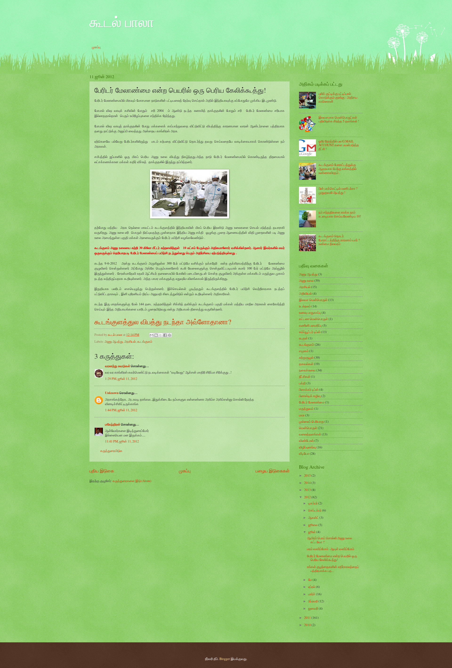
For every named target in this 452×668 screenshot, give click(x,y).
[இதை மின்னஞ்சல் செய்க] (151, 335)
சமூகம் (304, 351)
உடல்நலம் (305, 306)
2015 (307, 475)
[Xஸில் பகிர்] (160, 335)
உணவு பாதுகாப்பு (310, 312)
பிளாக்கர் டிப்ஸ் (309, 389)
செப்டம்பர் (315, 510)
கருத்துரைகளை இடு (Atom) (132, 481)
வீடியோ (304, 453)
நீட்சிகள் (304, 376)
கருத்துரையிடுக (111, 450)
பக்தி (302, 383)
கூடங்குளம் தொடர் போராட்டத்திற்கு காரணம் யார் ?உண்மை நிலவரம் (339, 240)
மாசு (302, 415)
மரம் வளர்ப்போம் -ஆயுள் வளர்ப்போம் (330, 549)
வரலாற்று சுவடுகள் (117, 366)
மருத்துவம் (306, 408)
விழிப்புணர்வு (307, 447)
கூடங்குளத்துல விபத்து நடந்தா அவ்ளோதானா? (162, 321)
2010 (307, 625)
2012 (307, 497)
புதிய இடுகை (101, 471)
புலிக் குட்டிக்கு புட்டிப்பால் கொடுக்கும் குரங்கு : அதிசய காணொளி (338, 97)
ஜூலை (313, 525)
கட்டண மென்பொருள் (313, 319)
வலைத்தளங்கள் (310, 434)
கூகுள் (303, 338)
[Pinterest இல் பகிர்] (169, 335)
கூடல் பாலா (121, 21)
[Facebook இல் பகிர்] (165, 335)
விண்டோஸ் (306, 440)
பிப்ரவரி (313, 601)
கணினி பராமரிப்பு (310, 325)
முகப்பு (96, 47)
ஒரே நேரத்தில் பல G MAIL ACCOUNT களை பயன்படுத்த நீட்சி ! (339, 145)
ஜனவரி (313, 608)
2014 (307, 482)
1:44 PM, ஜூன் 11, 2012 (121, 410)
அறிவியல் (305, 293)
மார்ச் (312, 594)
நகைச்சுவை (307, 370)
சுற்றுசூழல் (306, 357)
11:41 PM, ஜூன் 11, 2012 (122, 441)
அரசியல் (130, 341)
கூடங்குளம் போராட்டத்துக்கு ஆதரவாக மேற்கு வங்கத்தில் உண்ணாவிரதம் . (338, 168)
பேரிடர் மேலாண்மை (311, 402)
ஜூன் (312, 532)
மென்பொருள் (308, 428)
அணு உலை (306, 280)
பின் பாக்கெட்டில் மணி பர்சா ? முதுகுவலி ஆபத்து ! (338, 190)
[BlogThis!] (156, 335)
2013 (307, 489)
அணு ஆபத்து (114, 341)
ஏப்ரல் (312, 586)
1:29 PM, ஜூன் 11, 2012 (121, 378)
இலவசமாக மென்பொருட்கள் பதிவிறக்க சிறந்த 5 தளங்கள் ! (339, 119)
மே (310, 579)
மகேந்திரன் (112, 424)
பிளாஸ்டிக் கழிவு (310, 396)
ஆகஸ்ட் (313, 517)
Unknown (112, 392)
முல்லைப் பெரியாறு (311, 421)
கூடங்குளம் (144, 341)
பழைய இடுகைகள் (273, 471)
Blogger (224, 658)
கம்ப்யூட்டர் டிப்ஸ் (309, 332)
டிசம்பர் (313, 503)
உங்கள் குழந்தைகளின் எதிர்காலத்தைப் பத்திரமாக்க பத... (333, 568)
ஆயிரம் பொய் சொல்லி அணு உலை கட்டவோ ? (329, 540)
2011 (307, 617)
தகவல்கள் (306, 364)
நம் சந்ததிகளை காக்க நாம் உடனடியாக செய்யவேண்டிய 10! (340, 214)
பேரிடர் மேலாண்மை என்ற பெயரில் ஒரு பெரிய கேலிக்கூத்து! (332, 558)
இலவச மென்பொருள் (313, 300)
